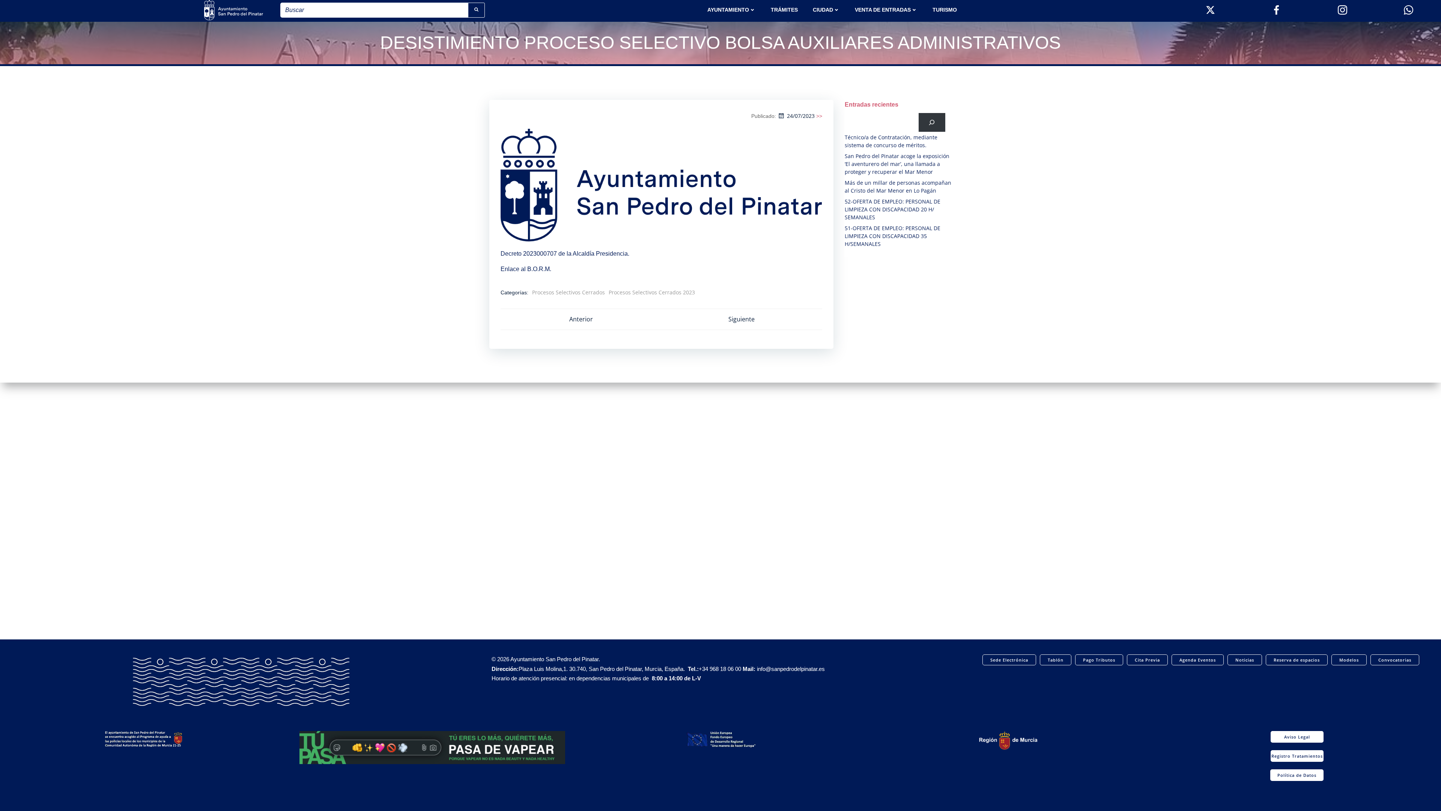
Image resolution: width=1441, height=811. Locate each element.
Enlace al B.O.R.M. (526, 269)
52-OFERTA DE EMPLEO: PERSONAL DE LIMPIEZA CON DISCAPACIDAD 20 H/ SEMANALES (892, 209)
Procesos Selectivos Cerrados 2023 (652, 292)
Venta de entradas (883, 10)
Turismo (945, 10)
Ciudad (823, 10)
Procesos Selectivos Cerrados (568, 292)
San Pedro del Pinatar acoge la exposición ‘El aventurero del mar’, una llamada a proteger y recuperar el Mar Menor (897, 163)
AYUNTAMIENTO (728, 10)
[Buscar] (932, 122)
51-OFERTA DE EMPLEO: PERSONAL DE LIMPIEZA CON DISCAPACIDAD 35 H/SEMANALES (892, 236)
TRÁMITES (784, 10)
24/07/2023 (801, 115)
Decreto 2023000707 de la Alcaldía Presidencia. (565, 253)
